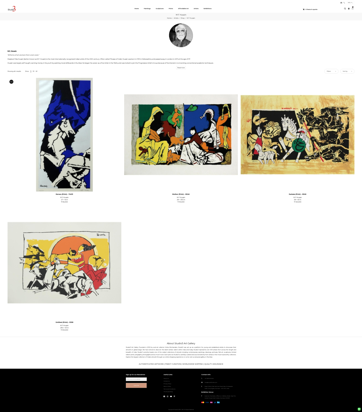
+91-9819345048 (209, 378)
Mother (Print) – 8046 (181, 194)
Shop (183, 18)
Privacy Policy (167, 383)
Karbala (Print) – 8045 (297, 194)
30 (33, 71)
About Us (166, 378)
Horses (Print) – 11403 (64, 194)
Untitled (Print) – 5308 (64, 322)
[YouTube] (171, 396)
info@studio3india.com (211, 382)
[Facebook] (164, 396)
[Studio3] (12, 8)
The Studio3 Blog (168, 391)
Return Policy (167, 386)
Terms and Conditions (169, 389)
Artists (176, 18)
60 (36, 71)
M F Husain (64, 197)
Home (169, 18)
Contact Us (167, 381)
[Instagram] (167, 396)
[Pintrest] (174, 396)
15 (30, 71)
